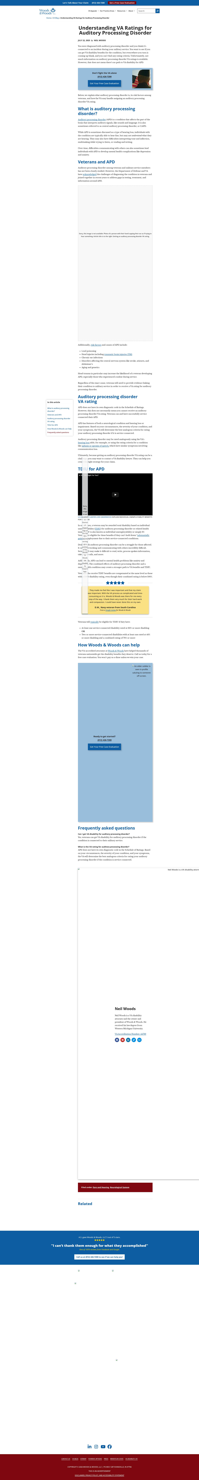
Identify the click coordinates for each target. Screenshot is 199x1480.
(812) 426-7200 (105, 76)
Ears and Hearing (101, 1187)
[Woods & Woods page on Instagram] (96, 1447)
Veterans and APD (54, 415)
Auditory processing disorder (92, 119)
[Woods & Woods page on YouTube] (103, 1447)
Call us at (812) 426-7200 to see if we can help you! (99, 1257)
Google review (111, 610)
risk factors (96, 345)
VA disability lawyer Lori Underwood (95, 517)
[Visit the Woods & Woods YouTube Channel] (122, 1040)
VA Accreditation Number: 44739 (130, 1034)
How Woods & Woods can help (59, 429)
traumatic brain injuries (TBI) (118, 354)
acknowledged (89, 174)
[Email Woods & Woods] (139, 1040)
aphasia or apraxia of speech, (95, 446)
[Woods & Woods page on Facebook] (109, 1447)
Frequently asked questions (58, 432)
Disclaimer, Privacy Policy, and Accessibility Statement (99, 1475)
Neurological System (119, 1187)
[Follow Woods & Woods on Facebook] (117, 1040)
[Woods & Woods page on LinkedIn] (89, 1447)
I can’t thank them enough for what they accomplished (99, 1245)
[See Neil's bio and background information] (134, 1040)
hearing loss (84, 443)
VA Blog (56, 18)
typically (94, 622)
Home (48, 18)
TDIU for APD (52, 425)
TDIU (97, 529)
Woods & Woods (116, 651)
